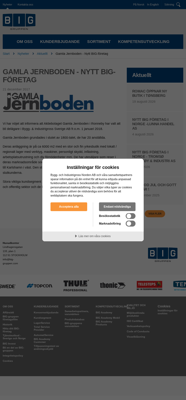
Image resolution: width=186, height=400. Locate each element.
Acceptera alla (69, 206)
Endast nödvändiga (117, 206)
